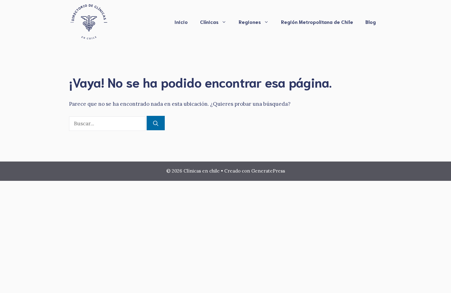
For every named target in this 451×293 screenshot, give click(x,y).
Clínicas (209, 21)
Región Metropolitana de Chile (317, 21)
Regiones (250, 21)
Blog (370, 21)
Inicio (181, 21)
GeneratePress (268, 171)
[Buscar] (156, 123)
